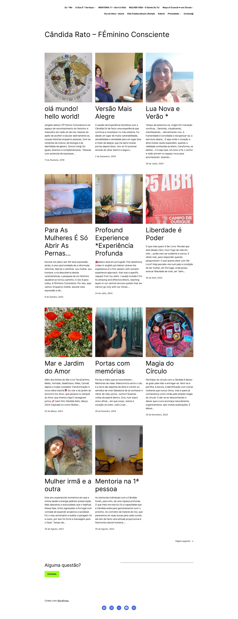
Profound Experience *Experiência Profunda (114, 241)
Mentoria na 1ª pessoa (117, 485)
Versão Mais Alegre (113, 112)
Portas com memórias (112, 367)
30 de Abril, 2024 (154, 277)
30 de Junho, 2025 (155, 163)
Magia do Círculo (160, 367)
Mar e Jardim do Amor (64, 367)
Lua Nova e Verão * (163, 112)
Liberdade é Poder (164, 234)
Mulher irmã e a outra (68, 485)
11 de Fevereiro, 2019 (54, 160)
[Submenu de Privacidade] (180, 13)
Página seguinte (184, 541)
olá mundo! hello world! (62, 112)
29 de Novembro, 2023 (157, 414)
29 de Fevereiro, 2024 (105, 411)
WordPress (63, 600)
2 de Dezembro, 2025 (105, 156)
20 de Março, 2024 (54, 411)
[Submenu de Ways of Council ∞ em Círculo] (192, 7)
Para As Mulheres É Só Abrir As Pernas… (66, 241)
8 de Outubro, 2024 (54, 297)
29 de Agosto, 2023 (104, 529)
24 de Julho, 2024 (103, 293)
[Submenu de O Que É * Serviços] (95, 7)
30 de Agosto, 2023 (54, 529)
